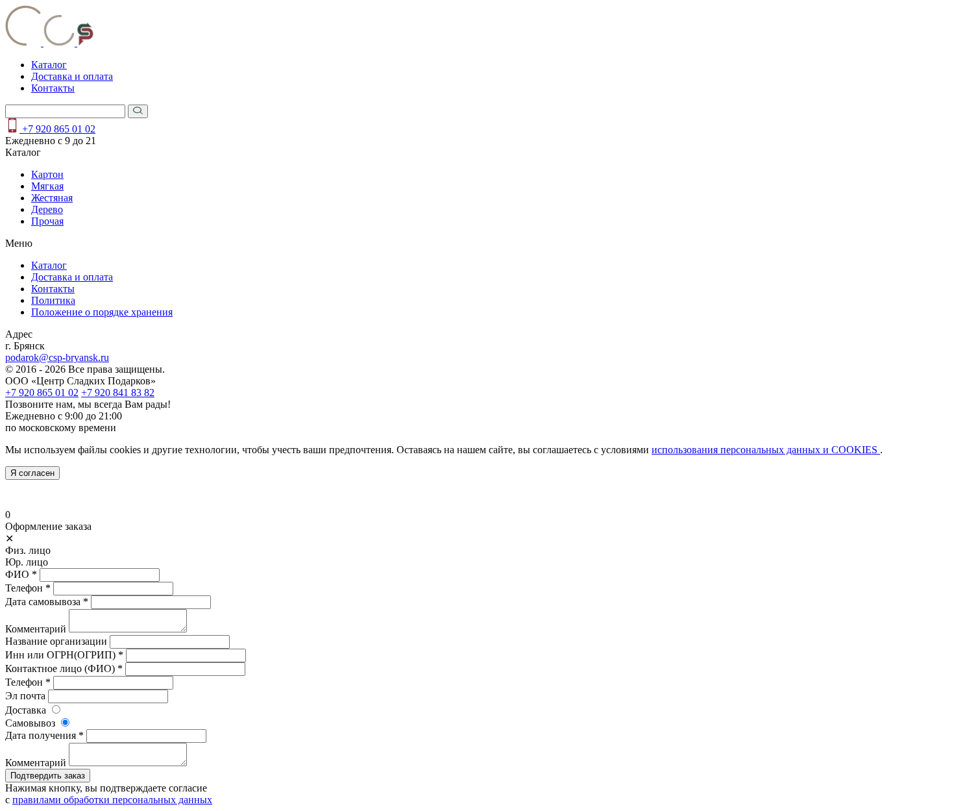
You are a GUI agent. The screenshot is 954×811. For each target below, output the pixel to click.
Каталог (49, 64)
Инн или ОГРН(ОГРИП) (64, 654)
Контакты (53, 88)
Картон (47, 174)
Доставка (25, 710)
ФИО (21, 574)
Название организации (56, 641)
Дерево (47, 209)
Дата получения (44, 735)
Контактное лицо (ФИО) (64, 668)
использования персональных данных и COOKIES (766, 449)
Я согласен (32, 473)
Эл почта (25, 695)
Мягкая (47, 186)
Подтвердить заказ (47, 775)
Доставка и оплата (72, 76)
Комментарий (35, 628)
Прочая (47, 221)
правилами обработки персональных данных (112, 799)
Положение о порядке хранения (102, 312)
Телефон (28, 587)
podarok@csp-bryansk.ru (57, 357)
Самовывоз (30, 723)
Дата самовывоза (46, 601)
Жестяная (52, 197)
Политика (53, 300)
